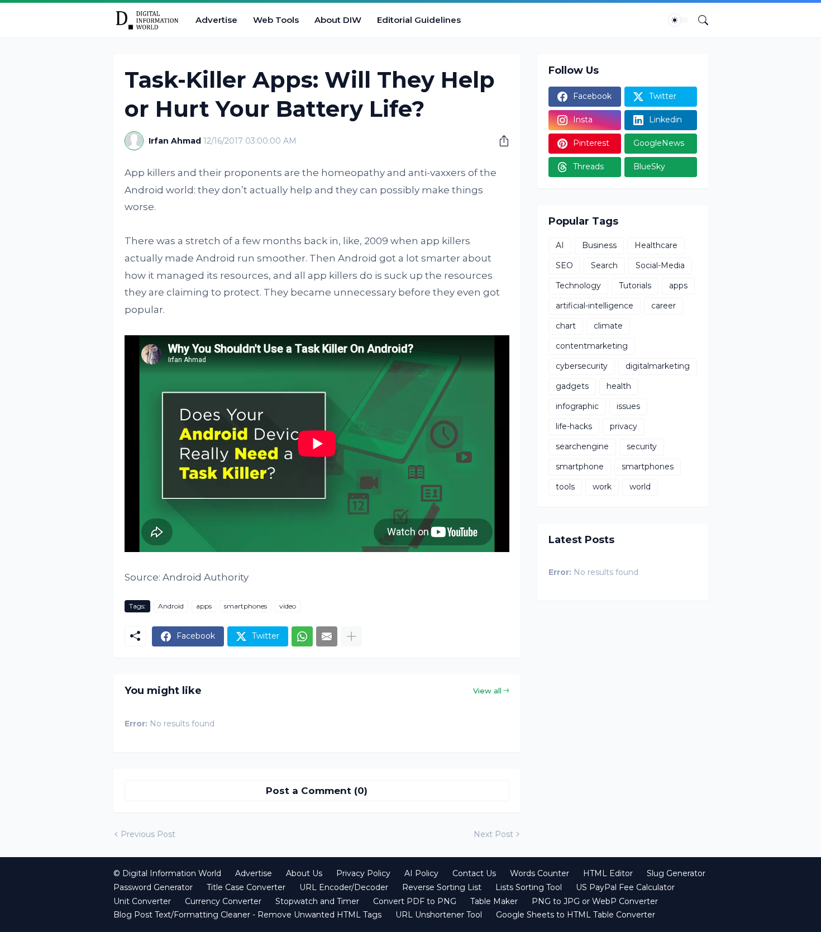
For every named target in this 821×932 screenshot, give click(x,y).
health (619, 386)
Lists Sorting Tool (528, 887)
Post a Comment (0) (316, 790)
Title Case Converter (246, 887)
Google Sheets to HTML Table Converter (575, 915)
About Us (304, 873)
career (663, 306)
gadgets (572, 386)
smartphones (245, 606)
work (602, 487)
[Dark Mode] (678, 20)
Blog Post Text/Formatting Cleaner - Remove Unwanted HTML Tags (247, 915)
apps (204, 606)
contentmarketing (592, 346)
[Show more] (351, 636)
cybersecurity (582, 366)
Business (599, 245)
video (287, 606)
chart (566, 326)
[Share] (499, 140)
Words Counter (539, 873)
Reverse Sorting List (441, 887)
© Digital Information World (167, 873)
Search (604, 265)
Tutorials (635, 285)
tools (565, 487)
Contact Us (474, 873)
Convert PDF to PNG (414, 901)
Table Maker (494, 901)
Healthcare (655, 245)
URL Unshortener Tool (438, 915)
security (642, 446)
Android (171, 606)
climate (608, 326)
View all (487, 690)
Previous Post (148, 834)
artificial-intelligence (594, 306)
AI (560, 245)
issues (628, 406)
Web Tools (276, 20)
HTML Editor (608, 873)
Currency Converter (223, 901)
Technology (578, 285)
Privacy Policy (363, 873)
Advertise (216, 20)
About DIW (337, 20)
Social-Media (660, 265)
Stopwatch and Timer (317, 901)
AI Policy (421, 873)
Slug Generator (676, 873)
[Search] (698, 20)
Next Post (493, 834)
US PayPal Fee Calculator (625, 887)
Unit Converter (142, 901)
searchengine (582, 446)
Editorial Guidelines (419, 20)
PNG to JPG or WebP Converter (595, 901)
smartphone (580, 467)
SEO (564, 265)
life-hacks (574, 426)
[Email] (326, 636)
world (640, 487)
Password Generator (153, 887)
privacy (623, 426)
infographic (577, 406)
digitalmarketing (658, 366)
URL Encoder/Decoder (343, 887)
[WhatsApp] (302, 636)
